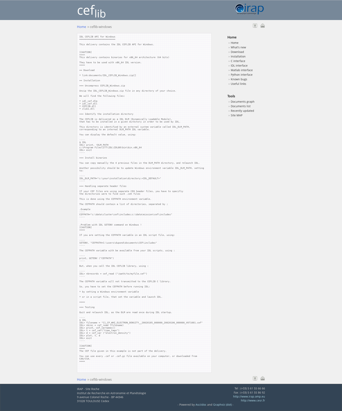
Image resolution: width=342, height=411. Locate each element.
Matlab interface (242, 70)
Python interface (242, 74)
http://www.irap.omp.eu (249, 396)
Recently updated (242, 111)
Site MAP (236, 115)
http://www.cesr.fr (253, 400)
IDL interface (239, 65)
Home (81, 27)
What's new (238, 47)
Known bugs (239, 79)
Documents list (241, 106)
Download (237, 52)
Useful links (238, 84)
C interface (238, 61)
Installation (238, 56)
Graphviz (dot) (222, 404)
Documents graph (243, 101)
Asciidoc (201, 404)
